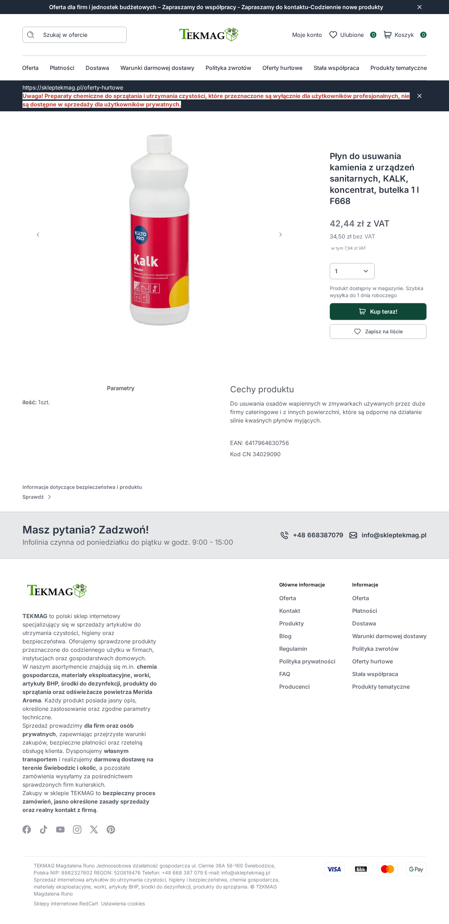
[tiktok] (43, 829)
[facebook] (26, 829)
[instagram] (77, 829)
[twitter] (94, 829)
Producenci (294, 686)
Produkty (291, 623)
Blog (285, 636)
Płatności (62, 67)
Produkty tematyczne (398, 67)
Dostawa (97, 67)
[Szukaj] (30, 34)
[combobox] (352, 271)
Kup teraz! (383, 311)
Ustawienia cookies (123, 903)
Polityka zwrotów (228, 67)
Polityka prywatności (307, 661)
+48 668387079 (318, 535)
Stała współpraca (336, 67)
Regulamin (293, 648)
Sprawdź (33, 497)
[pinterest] (111, 829)
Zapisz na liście (384, 331)
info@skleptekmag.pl (394, 535)
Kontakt (289, 610)
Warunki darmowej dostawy (157, 67)
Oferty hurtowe (282, 67)
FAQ (284, 673)
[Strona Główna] (209, 34)
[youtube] (60, 829)
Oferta (30, 67)
